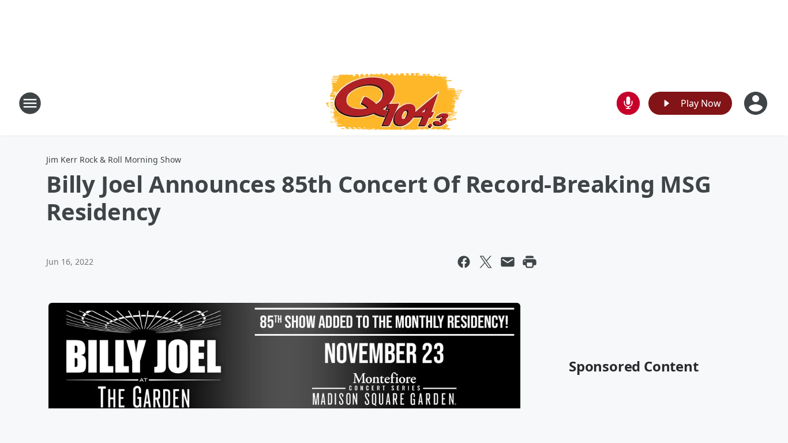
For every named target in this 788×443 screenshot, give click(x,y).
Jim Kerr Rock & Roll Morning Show (113, 159)
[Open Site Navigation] (30, 103)
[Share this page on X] (486, 262)
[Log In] (757, 103)
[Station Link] (394, 103)
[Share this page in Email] (508, 262)
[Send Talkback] (628, 103)
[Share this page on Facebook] (464, 262)
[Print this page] (529, 262)
